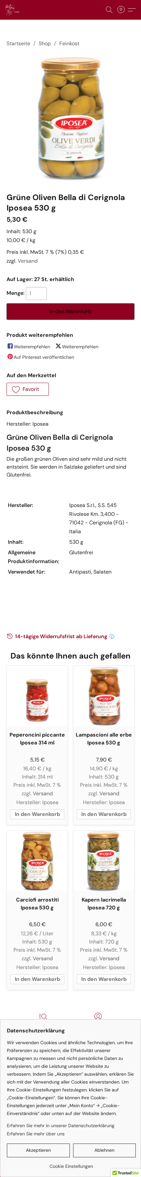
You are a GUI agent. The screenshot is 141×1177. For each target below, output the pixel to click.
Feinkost (69, 43)
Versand (28, 260)
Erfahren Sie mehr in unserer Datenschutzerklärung (60, 1125)
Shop (45, 43)
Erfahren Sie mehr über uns (36, 1134)
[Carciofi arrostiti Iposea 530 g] (37, 861)
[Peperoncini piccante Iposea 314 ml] (37, 696)
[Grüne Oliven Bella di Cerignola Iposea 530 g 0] (70, 118)
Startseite (18, 43)
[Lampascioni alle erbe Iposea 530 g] (103, 696)
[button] (13, 10)
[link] (71, 1163)
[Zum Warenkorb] (123, 10)
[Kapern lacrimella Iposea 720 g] (103, 861)
